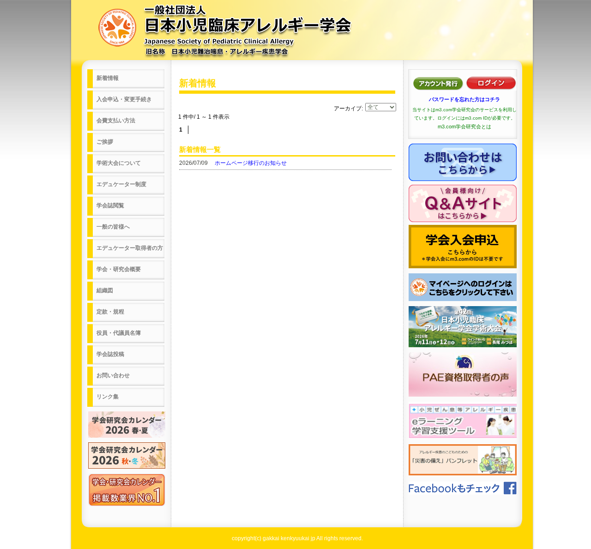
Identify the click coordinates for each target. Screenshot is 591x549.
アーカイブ (348, 108)
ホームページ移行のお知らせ (251, 163)
